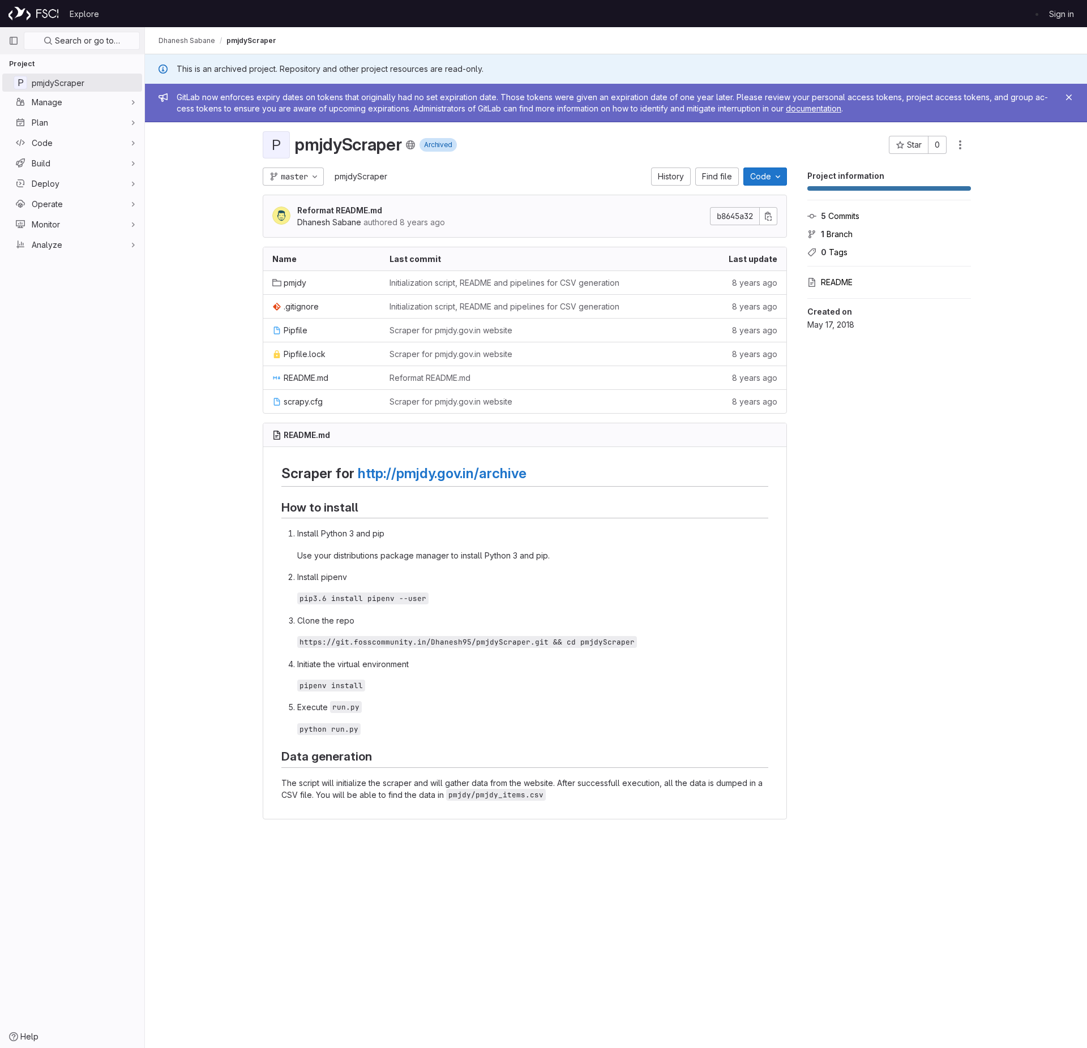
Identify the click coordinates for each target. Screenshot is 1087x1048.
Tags (834, 252)
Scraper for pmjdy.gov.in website (451, 330)
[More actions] (960, 145)
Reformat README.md (339, 210)
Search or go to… (86, 40)
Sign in (1061, 14)
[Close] (1069, 97)
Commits (840, 216)
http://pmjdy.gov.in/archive (442, 473)
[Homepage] (33, 14)
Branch (837, 234)
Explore (84, 14)
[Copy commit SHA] (768, 216)
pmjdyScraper (361, 176)
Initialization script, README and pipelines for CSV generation (504, 282)
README (837, 282)
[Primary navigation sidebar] (14, 41)
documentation (813, 108)
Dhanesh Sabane (187, 40)
